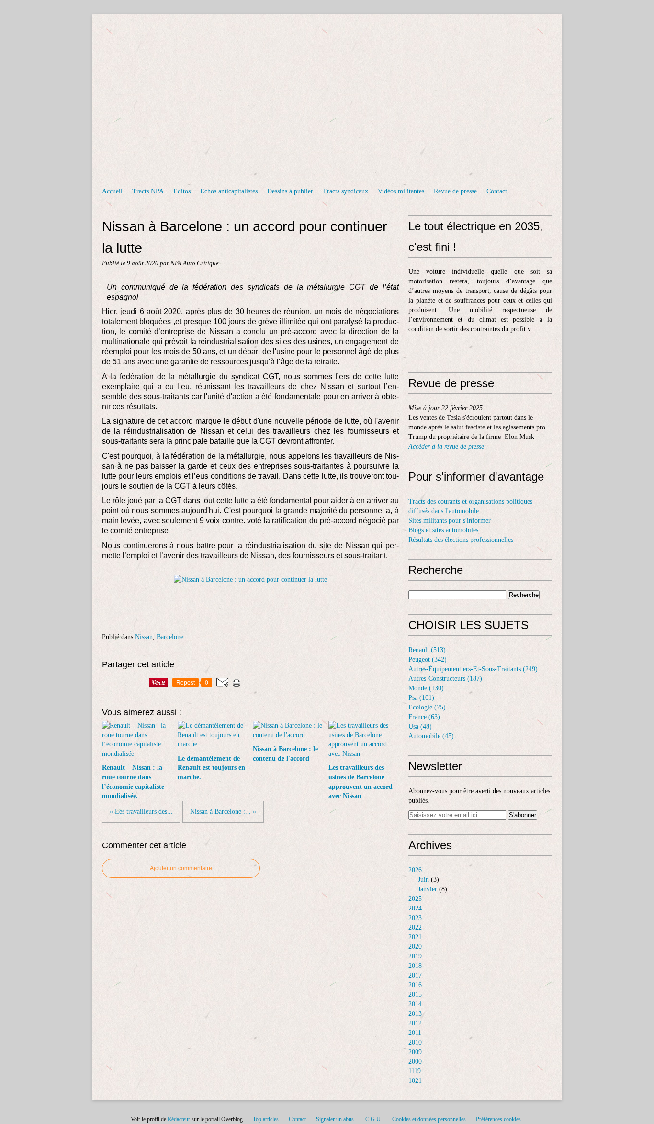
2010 (415, 1042)
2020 (415, 946)
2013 (415, 1013)
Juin (423, 879)
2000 (415, 1061)
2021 (415, 937)
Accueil (112, 191)
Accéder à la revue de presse (446, 446)
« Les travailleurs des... (141, 811)
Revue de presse (455, 191)
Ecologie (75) (427, 707)
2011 (414, 1032)
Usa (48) (420, 726)
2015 (415, 994)
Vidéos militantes (401, 191)
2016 (415, 985)
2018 (415, 965)
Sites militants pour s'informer (449, 520)
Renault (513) (427, 649)
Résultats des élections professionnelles (460, 539)
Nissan (144, 637)
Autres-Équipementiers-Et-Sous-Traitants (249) (473, 669)
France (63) (424, 716)
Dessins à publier (290, 191)
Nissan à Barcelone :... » (223, 811)
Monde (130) (426, 688)
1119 (414, 1071)
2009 (415, 1052)
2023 (415, 918)
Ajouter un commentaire (181, 868)
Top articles (266, 1119)
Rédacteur (179, 1119)
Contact (496, 191)
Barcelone (170, 637)
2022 (415, 927)
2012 (415, 1023)
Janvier (427, 889)
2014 (415, 1004)
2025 (415, 898)
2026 (415, 870)
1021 (415, 1080)
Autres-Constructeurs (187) (445, 678)
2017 (415, 975)
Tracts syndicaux (345, 191)
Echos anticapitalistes (229, 191)
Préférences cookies (498, 1119)
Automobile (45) (431, 736)
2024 (415, 908)
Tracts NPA (148, 191)
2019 (415, 956)
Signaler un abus (335, 1119)
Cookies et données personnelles (429, 1119)
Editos (182, 191)
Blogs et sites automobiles (443, 530)
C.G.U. (373, 1119)
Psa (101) (421, 697)
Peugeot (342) (427, 659)
